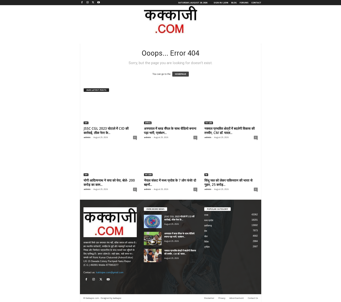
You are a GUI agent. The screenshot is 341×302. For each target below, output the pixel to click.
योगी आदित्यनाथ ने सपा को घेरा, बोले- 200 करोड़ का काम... (109, 182)
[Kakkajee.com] (170, 20)
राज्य (86, 123)
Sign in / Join (221, 2)
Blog (234, 2)
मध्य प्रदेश (208, 123)
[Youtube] (98, 2)
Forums (244, 2)
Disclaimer (209, 298)
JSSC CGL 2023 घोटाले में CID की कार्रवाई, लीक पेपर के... (106, 130)
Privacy (221, 298)
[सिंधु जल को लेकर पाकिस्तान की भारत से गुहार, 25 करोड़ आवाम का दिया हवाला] (231, 162)
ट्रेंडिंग (207, 247)
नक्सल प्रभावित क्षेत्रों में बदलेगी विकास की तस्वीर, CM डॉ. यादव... (229, 130)
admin (87, 137)
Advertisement (236, 298)
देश (206, 174)
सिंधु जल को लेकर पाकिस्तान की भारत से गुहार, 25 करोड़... (228, 182)
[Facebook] (82, 2)
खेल (206, 236)
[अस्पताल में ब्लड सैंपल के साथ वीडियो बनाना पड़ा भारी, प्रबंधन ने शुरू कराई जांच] (170, 110)
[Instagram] (87, 2)
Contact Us (253, 298)
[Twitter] (93, 2)
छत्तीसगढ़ (148, 123)
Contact (256, 2)
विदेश (206, 241)
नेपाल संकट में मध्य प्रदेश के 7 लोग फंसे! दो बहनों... (170, 182)
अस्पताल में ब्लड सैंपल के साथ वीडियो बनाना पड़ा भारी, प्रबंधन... (170, 130)
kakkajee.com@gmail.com (109, 272)
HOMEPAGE (180, 74)
